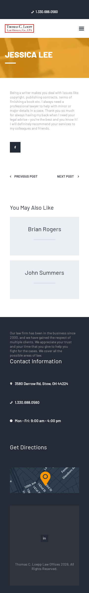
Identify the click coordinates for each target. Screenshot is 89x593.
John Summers (44, 272)
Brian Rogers (44, 228)
